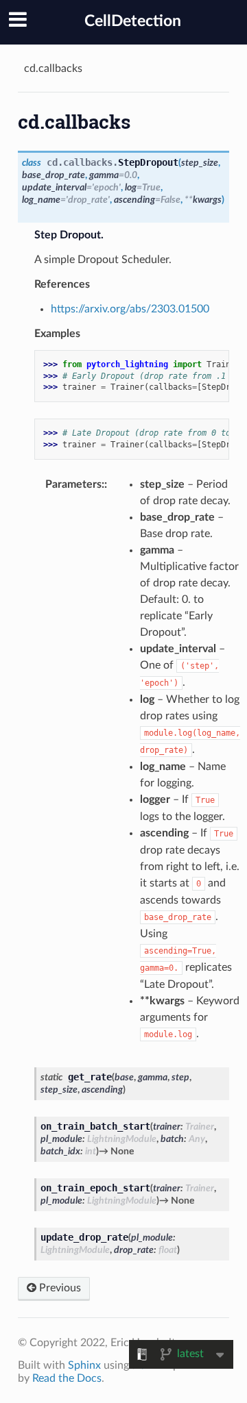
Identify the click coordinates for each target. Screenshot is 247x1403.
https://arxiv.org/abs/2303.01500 (130, 308)
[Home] (19, 68)
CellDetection (132, 21)
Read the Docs (67, 1378)
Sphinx (84, 1365)
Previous (58, 1287)
